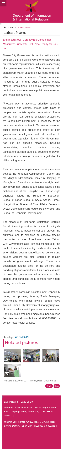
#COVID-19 (22, 337)
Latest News (24, 27)
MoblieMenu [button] (3, 3)
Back (49, 386)
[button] (12, 355)
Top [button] (57, 386)
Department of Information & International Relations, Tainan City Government (31, 11)
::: (1, 24)
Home (10, 27)
